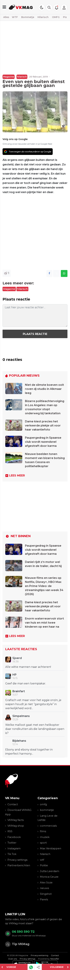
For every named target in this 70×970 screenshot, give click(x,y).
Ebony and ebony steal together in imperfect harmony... (29, 751)
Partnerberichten (18, 865)
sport (43, 842)
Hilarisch (43, 17)
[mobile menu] (4, 7)
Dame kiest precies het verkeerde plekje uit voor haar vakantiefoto (43, 425)
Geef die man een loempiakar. (25, 683)
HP (14, 674)
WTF (15, 17)
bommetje (47, 810)
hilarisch (22, 76)
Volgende (57, 967)
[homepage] (21, 7)
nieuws (44, 888)
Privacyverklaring (39, 955)
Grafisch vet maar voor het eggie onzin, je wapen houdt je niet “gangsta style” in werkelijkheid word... (33, 704)
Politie (44, 865)
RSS (9, 831)
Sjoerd (17, 658)
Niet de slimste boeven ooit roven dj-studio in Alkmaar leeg (44, 389)
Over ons (12, 958)
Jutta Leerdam (49, 871)
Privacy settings (17, 859)
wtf (42, 859)
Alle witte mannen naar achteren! (28, 666)
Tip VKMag (20, 944)
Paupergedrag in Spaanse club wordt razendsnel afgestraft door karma (43, 441)
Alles (6, 17)
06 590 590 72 (23, 932)
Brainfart (18, 691)
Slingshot (46, 893)
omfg (43, 804)
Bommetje (27, 17)
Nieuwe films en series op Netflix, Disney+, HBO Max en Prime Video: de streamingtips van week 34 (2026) (44, 586)
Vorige (11, 967)
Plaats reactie (35, 334)
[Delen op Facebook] (49, 273)
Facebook (14, 837)
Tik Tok (11, 854)
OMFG (56, 17)
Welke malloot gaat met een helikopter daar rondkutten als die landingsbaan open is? (34, 729)
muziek (44, 837)
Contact (12, 804)
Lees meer (17, 475)
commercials (48, 825)
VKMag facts (15, 820)
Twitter (11, 842)
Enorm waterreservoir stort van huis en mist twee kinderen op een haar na (44, 622)
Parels (44, 899)
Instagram (14, 848)
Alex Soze (46, 882)
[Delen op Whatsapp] (64, 273)
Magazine (8, 76)
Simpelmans (21, 716)
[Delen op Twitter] (56, 273)
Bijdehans (19, 740)
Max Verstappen (50, 848)
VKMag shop (15, 825)
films (43, 831)
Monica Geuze (49, 876)
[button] (49, 7)
